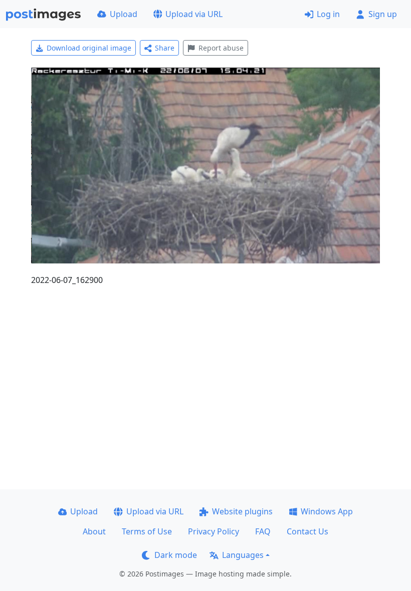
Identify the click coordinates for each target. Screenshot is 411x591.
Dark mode (175, 554)
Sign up (382, 14)
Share (164, 48)
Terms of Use (147, 531)
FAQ (263, 531)
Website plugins (242, 511)
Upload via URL (194, 14)
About (94, 531)
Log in (328, 14)
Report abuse (221, 48)
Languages (243, 554)
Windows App (327, 511)
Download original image (89, 48)
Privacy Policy (213, 531)
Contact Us (307, 531)
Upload (123, 14)
